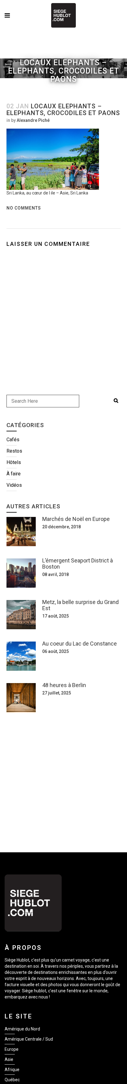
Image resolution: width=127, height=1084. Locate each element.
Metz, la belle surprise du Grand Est (80, 605)
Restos (14, 451)
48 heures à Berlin (64, 685)
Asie (9, 1059)
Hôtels (13, 462)
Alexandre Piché (33, 120)
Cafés (12, 439)
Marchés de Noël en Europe (76, 519)
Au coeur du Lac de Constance (79, 643)
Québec (12, 1079)
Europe (11, 1049)
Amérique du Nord (22, 1028)
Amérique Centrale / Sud (29, 1039)
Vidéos (14, 485)
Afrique (12, 1069)
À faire (13, 474)
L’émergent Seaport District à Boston (77, 563)
